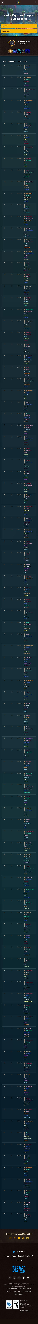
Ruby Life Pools (6, 31)
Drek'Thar (5, 26)
